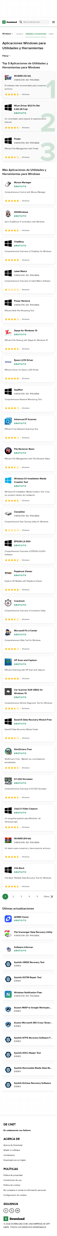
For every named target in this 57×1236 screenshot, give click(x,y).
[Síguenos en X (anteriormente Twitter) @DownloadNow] (11, 1210)
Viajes (51, 34)
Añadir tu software (12, 1150)
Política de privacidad (13, 1175)
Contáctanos (9, 1155)
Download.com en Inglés (15, 1160)
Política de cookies (12, 1185)
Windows (6, 34)
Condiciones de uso (13, 1180)
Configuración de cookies (15, 1195)
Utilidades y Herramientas (35, 34)
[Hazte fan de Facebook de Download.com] (6, 1210)
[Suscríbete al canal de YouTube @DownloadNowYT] (17, 1210)
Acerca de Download (13, 1145)
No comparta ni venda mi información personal (25, 1190)
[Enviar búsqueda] (21, 22)
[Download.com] (9, 22)
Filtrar (5, 55)
